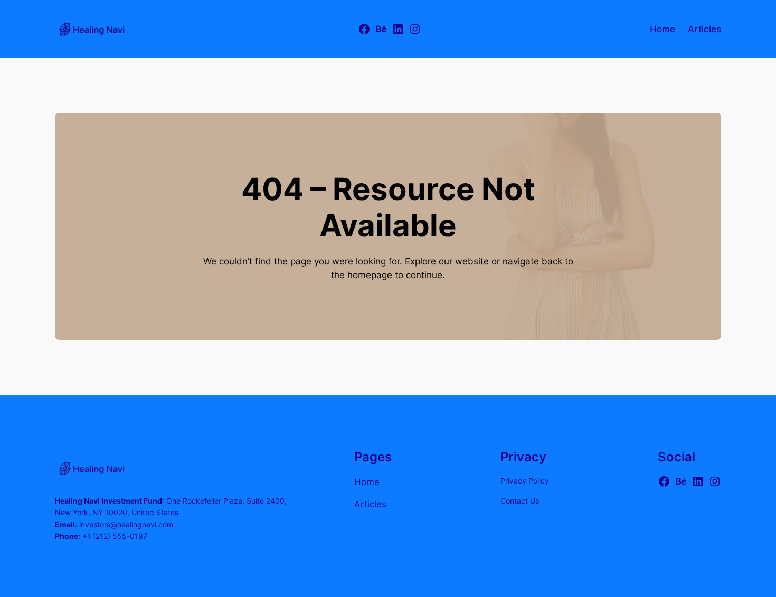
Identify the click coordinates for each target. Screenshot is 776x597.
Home (367, 482)
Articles (370, 504)
